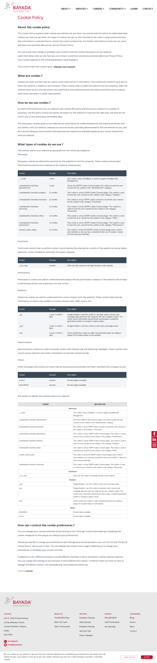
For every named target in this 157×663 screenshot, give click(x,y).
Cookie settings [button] (129, 657)
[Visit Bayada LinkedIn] (154, 439)
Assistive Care (85, 631)
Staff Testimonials (112, 622)
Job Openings (110, 626)
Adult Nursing (85, 622)
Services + (82, 9)
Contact (148, 9)
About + (66, 9)
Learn (134, 9)
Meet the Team (60, 622)
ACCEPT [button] (147, 657)
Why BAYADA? (111, 617)
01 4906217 (13, 641)
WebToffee (29, 571)
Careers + (98, 9)
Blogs (132, 617)
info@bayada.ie (15, 644)
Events (133, 622)
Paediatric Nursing (86, 617)
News (132, 626)
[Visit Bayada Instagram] (154, 445)
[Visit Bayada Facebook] (154, 434)
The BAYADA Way (61, 617)
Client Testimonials (62, 626)
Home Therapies (86, 635)
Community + (117, 9)
